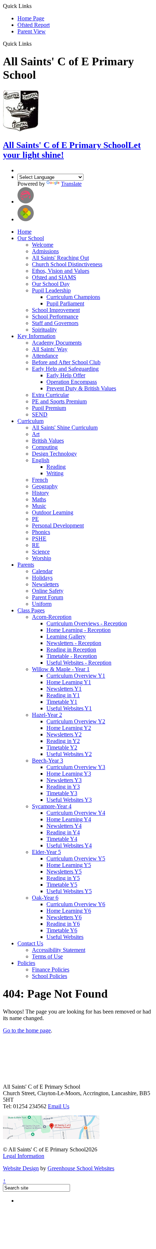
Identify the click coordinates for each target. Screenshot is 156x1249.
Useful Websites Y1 (69, 708)
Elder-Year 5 (46, 852)
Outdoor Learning (52, 512)
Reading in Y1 (63, 695)
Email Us (58, 1106)
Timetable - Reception (71, 656)
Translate (71, 184)
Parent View (31, 31)
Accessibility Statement (58, 950)
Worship (41, 558)
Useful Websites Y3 (69, 800)
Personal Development (58, 525)
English (40, 460)
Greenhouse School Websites (81, 1168)
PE (35, 519)
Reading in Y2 (63, 741)
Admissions (45, 251)
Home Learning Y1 (68, 682)
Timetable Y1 (61, 702)
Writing (54, 473)
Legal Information (23, 1156)
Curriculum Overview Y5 (75, 858)
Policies (26, 963)
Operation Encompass (71, 382)
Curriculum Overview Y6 (75, 904)
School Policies (49, 976)
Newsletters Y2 (64, 734)
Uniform (42, 604)
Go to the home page (27, 1030)
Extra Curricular (50, 395)
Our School (30, 238)
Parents (25, 565)
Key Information (36, 336)
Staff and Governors (55, 323)
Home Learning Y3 (68, 774)
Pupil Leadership (51, 290)
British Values (48, 440)
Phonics (41, 532)
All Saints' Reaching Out (60, 258)
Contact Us (30, 943)
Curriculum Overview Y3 (75, 767)
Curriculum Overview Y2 (75, 721)
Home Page (30, 18)
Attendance (45, 356)
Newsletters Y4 (64, 826)
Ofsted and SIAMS (54, 277)
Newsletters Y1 (64, 689)
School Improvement (56, 310)
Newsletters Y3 (64, 780)
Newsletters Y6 (64, 917)
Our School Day (51, 284)
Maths (39, 499)
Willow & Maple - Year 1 (61, 669)
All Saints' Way (49, 349)
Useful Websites (64, 937)
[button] (34, 43)
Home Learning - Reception (78, 630)
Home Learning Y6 (68, 911)
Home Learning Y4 (68, 819)
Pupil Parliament (65, 303)
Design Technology (54, 454)
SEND (40, 414)
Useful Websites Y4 (69, 845)
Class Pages (31, 610)
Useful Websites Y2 (69, 754)
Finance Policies (50, 969)
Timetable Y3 (61, 793)
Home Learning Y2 (68, 728)
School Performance (55, 316)
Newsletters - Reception (73, 643)
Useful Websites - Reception (78, 663)
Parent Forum (47, 597)
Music (39, 506)
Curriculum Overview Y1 (75, 676)
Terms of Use (47, 956)
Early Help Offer (65, 375)
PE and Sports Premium (59, 401)
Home (24, 232)
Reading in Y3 (63, 787)
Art (36, 434)
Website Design (21, 1168)
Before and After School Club (66, 362)
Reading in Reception (71, 649)
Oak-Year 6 (45, 898)
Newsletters (45, 584)
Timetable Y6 (61, 930)
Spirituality (44, 329)
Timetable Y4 (61, 839)
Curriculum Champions (73, 297)
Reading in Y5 (63, 878)
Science (41, 552)
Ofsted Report (33, 25)
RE (36, 545)
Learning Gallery (66, 636)
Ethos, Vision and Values (60, 271)
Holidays (42, 578)
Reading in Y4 (63, 832)
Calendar (42, 571)
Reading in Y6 (63, 924)
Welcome (42, 245)
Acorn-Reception (51, 617)
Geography (45, 486)
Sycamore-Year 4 (51, 806)
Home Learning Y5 (68, 865)
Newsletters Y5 (64, 871)
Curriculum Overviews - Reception (86, 623)
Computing (45, 447)
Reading (56, 467)
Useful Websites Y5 (69, 891)
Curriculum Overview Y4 (75, 813)
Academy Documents (57, 343)
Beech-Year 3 (47, 760)
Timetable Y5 (61, 885)
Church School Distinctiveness (67, 264)
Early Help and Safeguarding (65, 369)
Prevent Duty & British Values (81, 388)
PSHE (39, 538)
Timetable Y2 (61, 747)
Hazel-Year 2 (47, 715)
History (40, 493)
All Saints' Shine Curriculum (65, 427)
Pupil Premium (49, 408)
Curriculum (30, 421)
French (40, 480)
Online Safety (47, 591)
